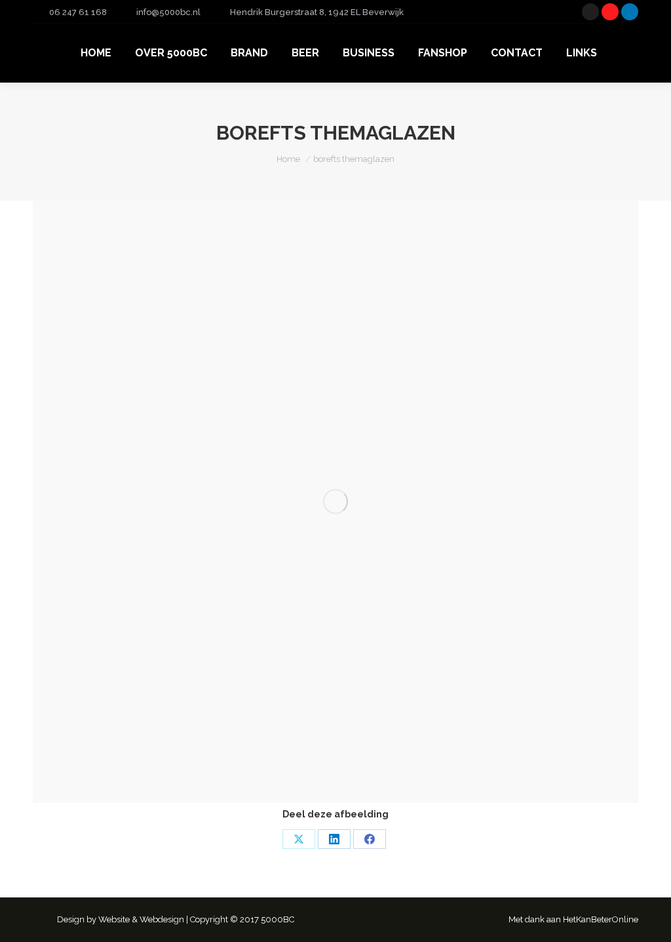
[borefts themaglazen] (335, 502)
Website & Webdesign (141, 919)
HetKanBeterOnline (600, 919)
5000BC (277, 919)
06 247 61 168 (78, 12)
